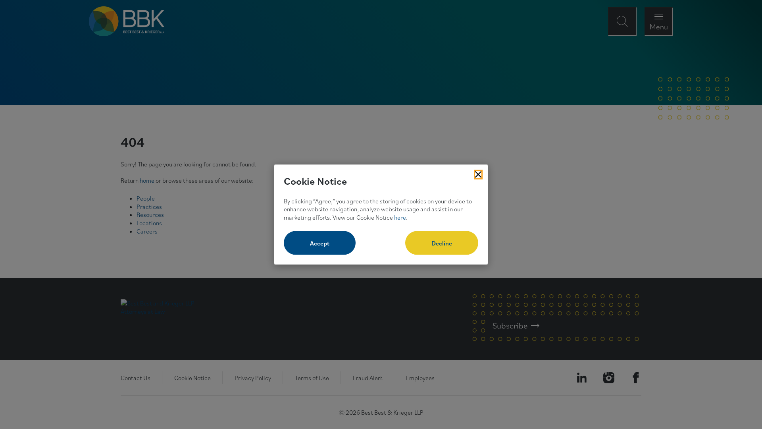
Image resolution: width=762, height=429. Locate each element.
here (400, 217)
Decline (441, 243)
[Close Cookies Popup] (478, 174)
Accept (319, 243)
